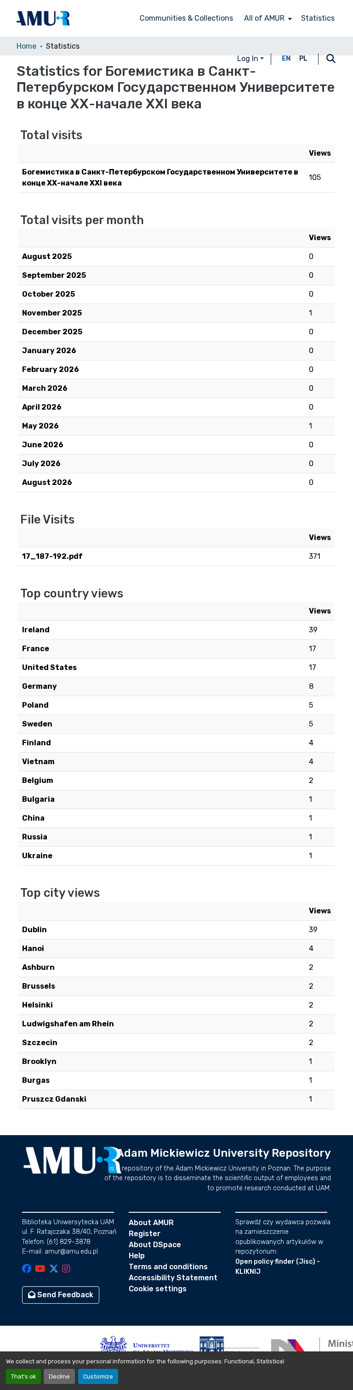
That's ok (23, 1376)
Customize (98, 1376)
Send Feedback (64, 1294)
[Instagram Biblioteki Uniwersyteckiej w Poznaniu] (66, 1269)
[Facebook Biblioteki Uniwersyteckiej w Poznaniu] (26, 1269)
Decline (59, 1376)
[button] (43, 18)
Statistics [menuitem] (318, 18)
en (286, 58)
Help (137, 1255)
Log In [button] (248, 58)
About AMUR (151, 1222)
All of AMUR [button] (264, 18)
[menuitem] (267, 18)
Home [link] (26, 46)
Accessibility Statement (173, 1277)
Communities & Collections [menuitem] (186, 18)
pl (303, 58)
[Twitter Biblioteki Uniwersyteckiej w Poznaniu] (53, 1269)
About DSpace (155, 1244)
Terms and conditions (168, 1266)
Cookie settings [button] (158, 1288)
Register (144, 1233)
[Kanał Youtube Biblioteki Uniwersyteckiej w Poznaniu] (40, 1269)
